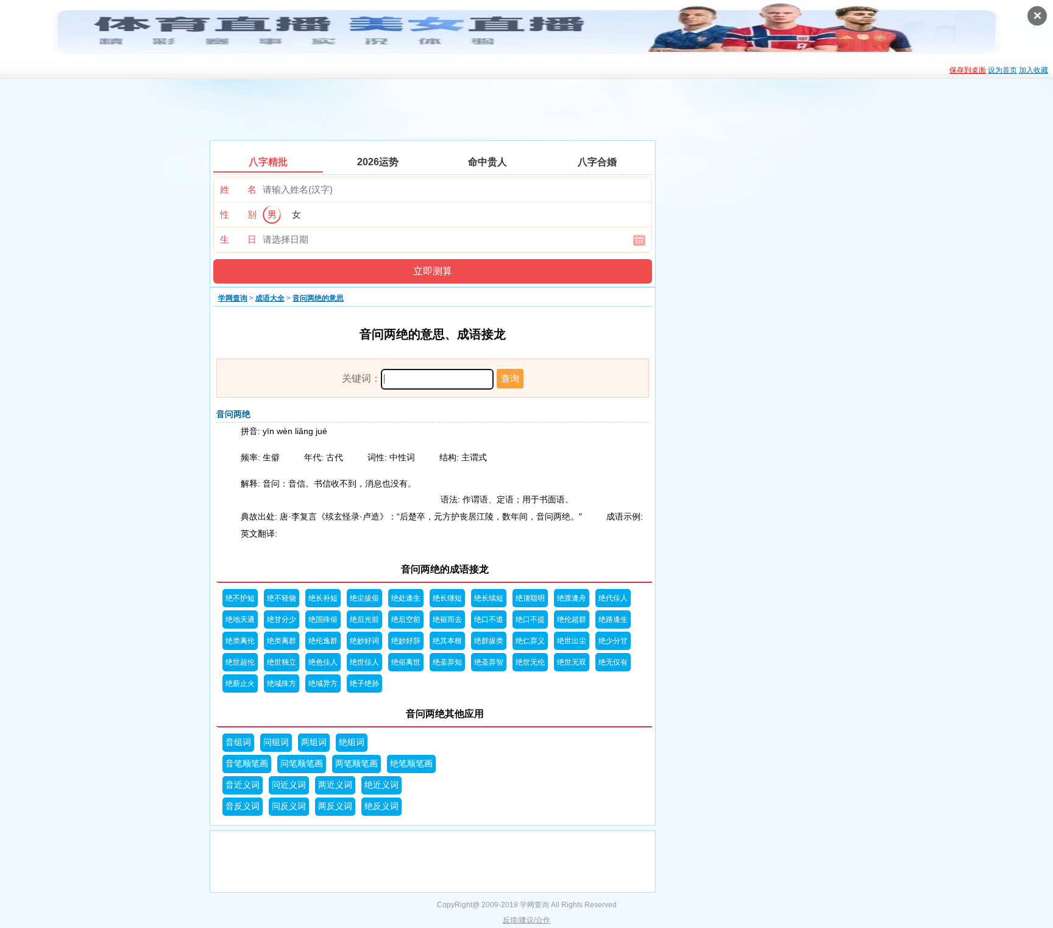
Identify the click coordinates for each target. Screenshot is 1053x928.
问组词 (276, 742)
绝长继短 (447, 598)
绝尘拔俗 (364, 598)
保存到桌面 (967, 70)
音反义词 (242, 806)
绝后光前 (364, 619)
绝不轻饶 (281, 598)
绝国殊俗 (323, 619)
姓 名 (238, 189)
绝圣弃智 (488, 662)
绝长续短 (488, 598)
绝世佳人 (364, 662)
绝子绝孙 (364, 683)
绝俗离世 (405, 662)
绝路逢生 (613, 619)
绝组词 (351, 742)
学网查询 (232, 298)
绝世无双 (571, 662)
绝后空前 (405, 619)
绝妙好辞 (405, 641)
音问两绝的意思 (318, 298)
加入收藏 (1033, 70)
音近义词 (242, 785)
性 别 (238, 214)
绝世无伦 (530, 662)
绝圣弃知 (447, 662)
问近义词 (289, 785)
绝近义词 (381, 785)
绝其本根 (447, 641)
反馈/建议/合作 (526, 920)
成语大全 (270, 298)
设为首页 (1002, 70)
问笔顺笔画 (301, 763)
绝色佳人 (323, 662)
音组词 (238, 742)
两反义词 (335, 806)
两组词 (314, 742)
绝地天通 (240, 619)
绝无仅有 (613, 662)
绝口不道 (488, 619)
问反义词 (289, 806)
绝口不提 (530, 619)
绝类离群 (281, 641)
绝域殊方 (281, 683)
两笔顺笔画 (356, 763)
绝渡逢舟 (571, 598)
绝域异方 (323, 683)
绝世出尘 (571, 641)
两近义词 (335, 785)
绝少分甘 (613, 641)
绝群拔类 (488, 641)
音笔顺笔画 (246, 763)
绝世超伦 (240, 662)
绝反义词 (381, 806)
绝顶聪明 (530, 598)
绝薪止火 (240, 683)
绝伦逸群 (323, 641)
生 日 (238, 239)
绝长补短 (323, 598)
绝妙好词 (364, 641)
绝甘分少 (281, 619)
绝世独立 (281, 662)
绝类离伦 (240, 641)
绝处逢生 (405, 598)
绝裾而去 (447, 619)
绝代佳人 (613, 598)
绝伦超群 (571, 619)
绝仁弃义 (530, 641)
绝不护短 (240, 598)
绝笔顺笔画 (411, 763)
